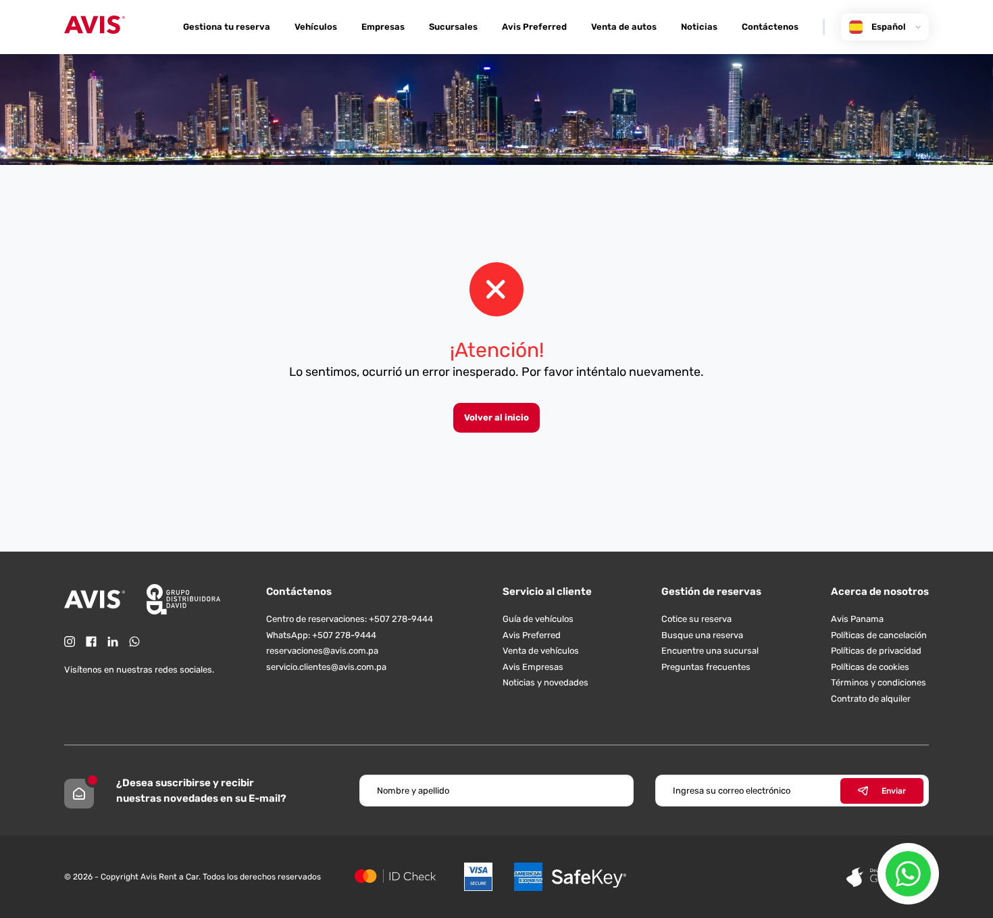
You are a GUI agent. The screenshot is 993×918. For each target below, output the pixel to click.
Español (888, 27)
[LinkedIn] (112, 641)
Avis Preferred (534, 27)
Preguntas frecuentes (705, 667)
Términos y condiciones (878, 682)
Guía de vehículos (538, 619)
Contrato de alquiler (871, 699)
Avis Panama (857, 619)
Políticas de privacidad (876, 651)
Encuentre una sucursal (710, 651)
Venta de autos (624, 27)
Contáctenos (770, 27)
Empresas (383, 27)
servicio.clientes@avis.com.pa (326, 667)
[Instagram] (69, 641)
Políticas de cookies (870, 667)
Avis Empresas (533, 667)
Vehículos (316, 27)
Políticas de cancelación (879, 635)
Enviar (894, 791)
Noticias (699, 27)
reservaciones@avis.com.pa (322, 651)
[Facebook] (91, 641)
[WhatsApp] (134, 641)
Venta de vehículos (541, 651)
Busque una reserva (702, 635)
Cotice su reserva (696, 619)
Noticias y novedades (545, 682)
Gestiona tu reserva (226, 27)
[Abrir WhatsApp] (908, 873)
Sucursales (453, 27)
